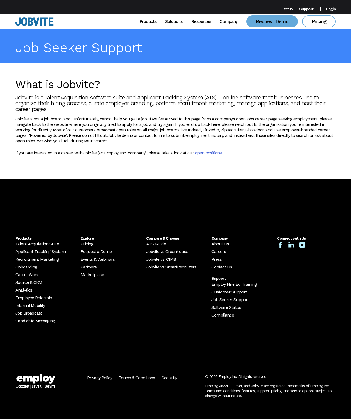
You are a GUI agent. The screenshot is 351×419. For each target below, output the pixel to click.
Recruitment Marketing (37, 259)
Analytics (23, 290)
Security (169, 377)
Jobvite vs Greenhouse (167, 251)
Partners (89, 267)
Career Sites (26, 274)
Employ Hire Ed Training (234, 284)
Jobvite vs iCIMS (161, 259)
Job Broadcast (28, 313)
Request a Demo (96, 251)
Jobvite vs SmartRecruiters (171, 267)
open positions (208, 153)
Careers (218, 251)
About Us (220, 243)
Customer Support (229, 292)
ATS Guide (156, 243)
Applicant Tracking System (40, 251)
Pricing (319, 21)
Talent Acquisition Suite (37, 243)
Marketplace (92, 274)
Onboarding (26, 267)
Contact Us (221, 267)
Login (331, 9)
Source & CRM (28, 282)
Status (287, 9)
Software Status (226, 307)
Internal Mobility (30, 305)
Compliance (222, 315)
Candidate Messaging (35, 320)
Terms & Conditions (137, 377)
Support (306, 9)
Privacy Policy (99, 377)
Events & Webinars (98, 259)
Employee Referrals (33, 297)
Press (216, 259)
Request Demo (272, 21)
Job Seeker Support (230, 299)
